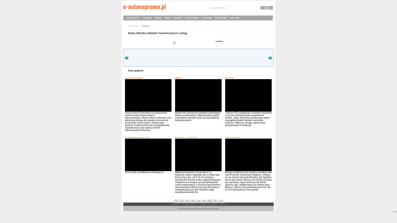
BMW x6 (178, 78)
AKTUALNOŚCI (133, 18)
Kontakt (223, 204)
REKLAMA (235, 18)
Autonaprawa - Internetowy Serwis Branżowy (144, 7)
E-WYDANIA (207, 18)
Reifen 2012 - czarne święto (186, 137)
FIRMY (167, 18)
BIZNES (158, 18)
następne (219, 41)
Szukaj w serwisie (217, 8)
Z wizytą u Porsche (233, 137)
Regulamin (175, 204)
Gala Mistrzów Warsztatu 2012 (137, 137)
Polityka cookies (190, 204)
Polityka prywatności (208, 204)
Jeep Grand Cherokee (134, 78)
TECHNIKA (147, 18)
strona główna (133, 26)
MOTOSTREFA (221, 18)
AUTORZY (177, 18)
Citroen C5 (229, 78)
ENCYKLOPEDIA (192, 18)
